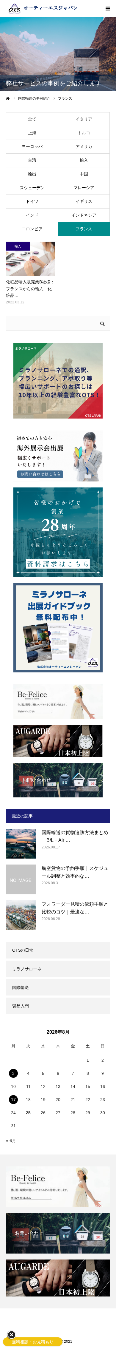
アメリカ (84, 146)
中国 (84, 174)
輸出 (32, 174)
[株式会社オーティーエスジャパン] (43, 8)
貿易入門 (20, 1006)
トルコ (84, 132)
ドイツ (32, 201)
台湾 (32, 160)
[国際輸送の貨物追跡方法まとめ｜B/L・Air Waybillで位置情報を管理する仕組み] (21, 844)
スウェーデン (32, 187)
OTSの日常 (22, 950)
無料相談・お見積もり (33, 1341)
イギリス (84, 201)
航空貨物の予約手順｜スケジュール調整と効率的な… (75, 872)
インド (32, 215)
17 (13, 1099)
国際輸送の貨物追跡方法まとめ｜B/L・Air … (75, 836)
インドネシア (83, 215)
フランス (84, 228)
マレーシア (83, 187)
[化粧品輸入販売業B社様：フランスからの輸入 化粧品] (30, 259)
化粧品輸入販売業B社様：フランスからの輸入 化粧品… (30, 289)
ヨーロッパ (32, 146)
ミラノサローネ (26, 969)
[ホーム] (8, 98)
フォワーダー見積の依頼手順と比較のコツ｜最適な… (75, 908)
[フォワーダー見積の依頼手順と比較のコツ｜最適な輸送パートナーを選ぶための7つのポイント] (21, 915)
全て (32, 119)
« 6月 (11, 1140)
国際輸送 (20, 987)
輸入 (84, 160)
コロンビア (32, 228)
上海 (32, 132)
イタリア (84, 119)
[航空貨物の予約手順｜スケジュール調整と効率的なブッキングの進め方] (21, 879)
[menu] (107, 8)
